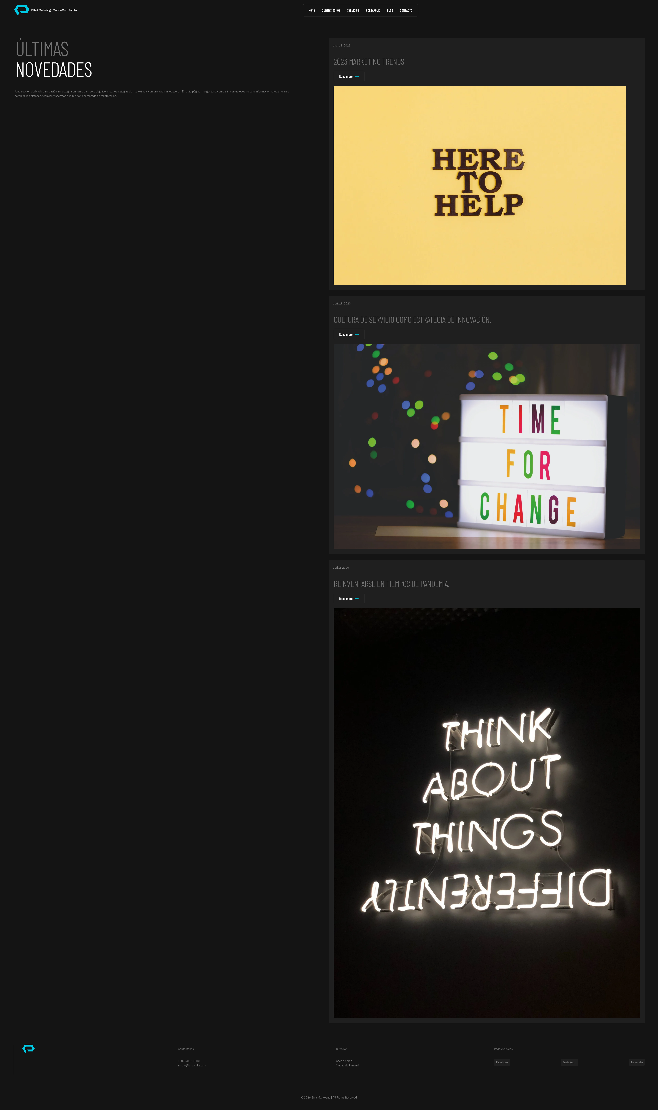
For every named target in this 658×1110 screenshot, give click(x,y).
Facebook (502, 1062)
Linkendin (637, 1062)
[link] (480, 185)
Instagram (569, 1062)
